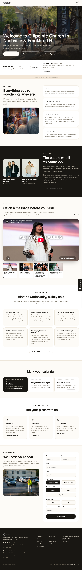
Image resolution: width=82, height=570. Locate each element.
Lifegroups (39, 541)
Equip (38, 549)
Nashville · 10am (53, 482)
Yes (53, 502)
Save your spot (17, 388)
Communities (40, 546)
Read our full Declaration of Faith (41, 352)
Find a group (46, 387)
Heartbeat (39, 539)
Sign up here (71, 389)
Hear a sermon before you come (54, 188)
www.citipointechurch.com (73, 564)
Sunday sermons (53, 539)
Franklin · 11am (68, 482)
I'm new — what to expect (30, 54)
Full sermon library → (70, 214)
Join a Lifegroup (50, 54)
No (68, 502)
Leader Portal (52, 541)
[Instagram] (4, 547)
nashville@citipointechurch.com (70, 536)
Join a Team (40, 544)
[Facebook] (7, 547)
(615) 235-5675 (66, 539)
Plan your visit (11, 54)
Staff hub (51, 544)
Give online (52, 536)
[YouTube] (10, 547)
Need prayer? (65, 541)
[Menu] (77, 2)
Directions (35, 67)
